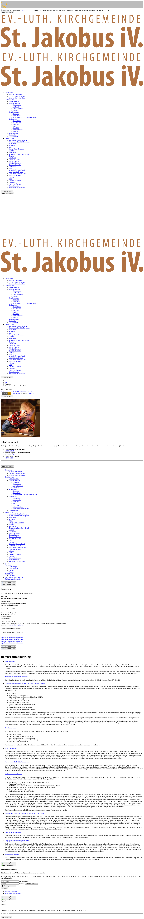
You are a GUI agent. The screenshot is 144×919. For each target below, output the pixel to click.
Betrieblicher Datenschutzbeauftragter (16, 677)
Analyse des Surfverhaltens (13, 774)
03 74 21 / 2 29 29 (28, 10)
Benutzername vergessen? (13, 893)
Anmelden (4, 888)
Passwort (22, 883)
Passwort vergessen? (11, 891)
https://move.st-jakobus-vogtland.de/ (12, 641)
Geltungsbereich (10, 661)
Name (3, 901)
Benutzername (23, 881)
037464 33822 (9, 451)
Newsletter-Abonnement (12, 854)
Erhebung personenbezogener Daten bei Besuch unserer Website (25, 683)
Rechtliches (16, 393)
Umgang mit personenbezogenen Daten (17, 841)
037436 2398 (9, 458)
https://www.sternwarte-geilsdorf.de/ (12, 639)
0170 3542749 (9, 454)
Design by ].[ (32, 393)
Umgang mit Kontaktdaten (13, 832)
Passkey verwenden (9, 886)
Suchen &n (4, 389)
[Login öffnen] (6, 393)
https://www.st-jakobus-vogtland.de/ (12, 637)
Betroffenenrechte (10, 728)
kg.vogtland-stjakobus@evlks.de (23, 391)
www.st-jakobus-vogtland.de (15, 625)
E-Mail (3, 905)
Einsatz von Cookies (11, 748)
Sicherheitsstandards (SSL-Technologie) (17, 762)
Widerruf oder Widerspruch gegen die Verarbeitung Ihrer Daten (24, 813)
